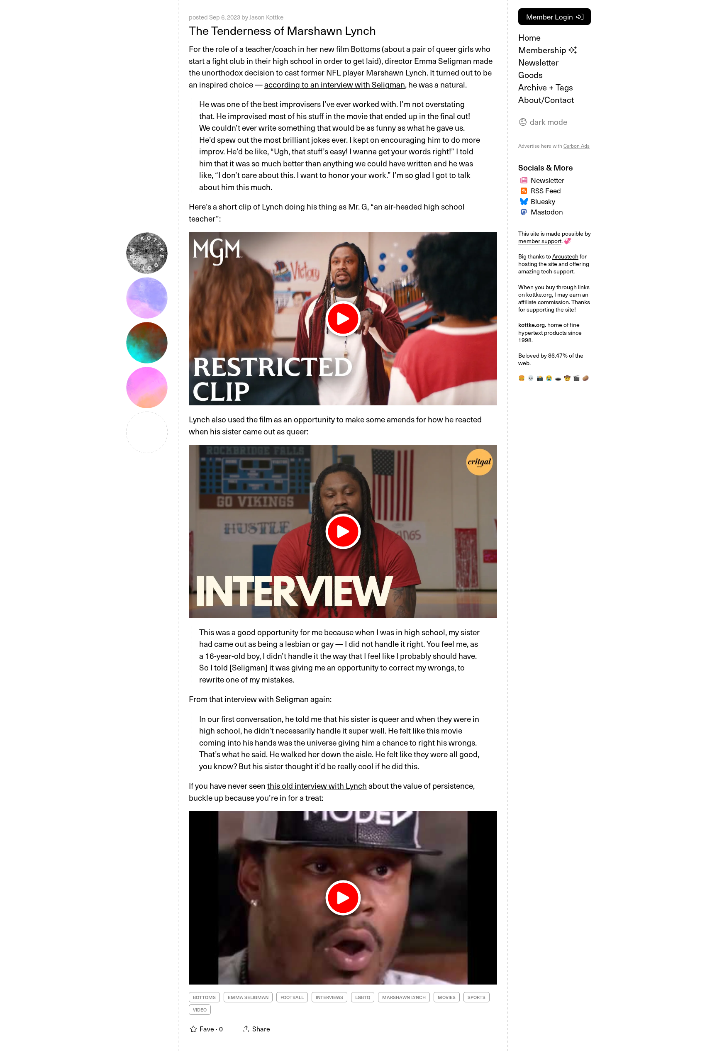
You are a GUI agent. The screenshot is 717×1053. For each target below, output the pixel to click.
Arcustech (565, 256)
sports (476, 997)
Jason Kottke (266, 17)
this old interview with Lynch (317, 785)
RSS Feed (546, 190)
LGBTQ (362, 997)
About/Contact (546, 99)
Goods (530, 74)
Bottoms (365, 48)
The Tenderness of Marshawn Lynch (282, 30)
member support (539, 241)
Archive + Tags (545, 87)
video (200, 1010)
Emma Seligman (248, 997)
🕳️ (558, 378)
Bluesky (543, 201)
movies (447, 997)
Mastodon (547, 212)
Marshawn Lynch (404, 997)
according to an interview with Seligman (334, 84)
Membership (543, 50)
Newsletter (538, 62)
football (292, 997)
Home (529, 37)
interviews (329, 997)
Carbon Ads (576, 145)
